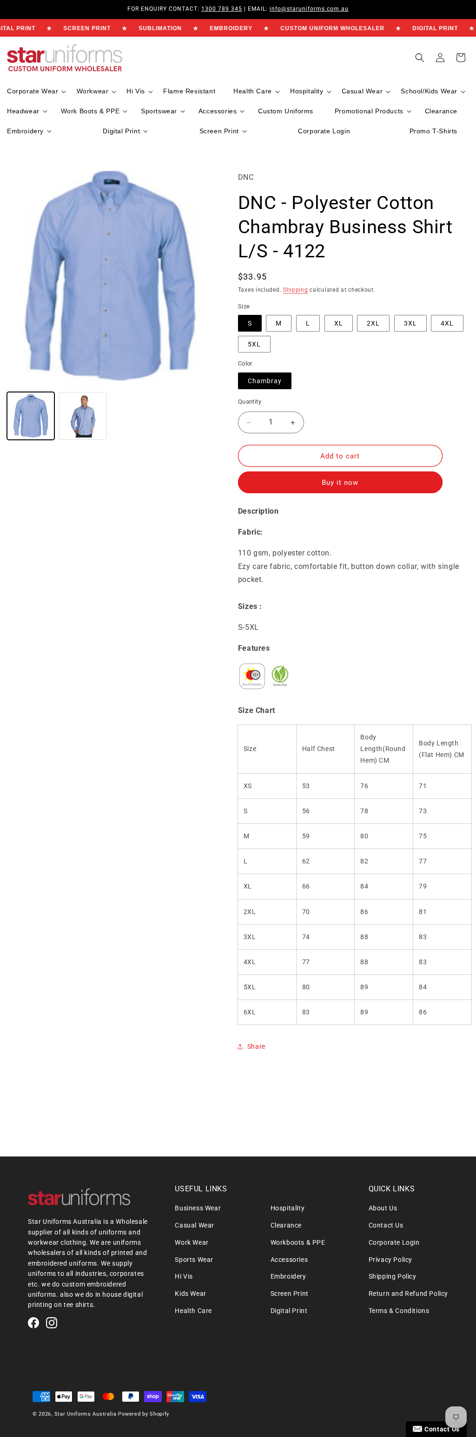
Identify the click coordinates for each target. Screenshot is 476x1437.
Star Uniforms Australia (85, 1414)
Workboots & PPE (298, 1242)
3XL (410, 323)
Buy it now (340, 482)
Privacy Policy (390, 1259)
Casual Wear (194, 1225)
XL (338, 323)
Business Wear (198, 1208)
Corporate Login (394, 1242)
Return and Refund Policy (408, 1293)
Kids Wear (190, 1293)
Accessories (289, 1259)
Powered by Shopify (143, 1414)
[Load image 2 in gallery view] (82, 415)
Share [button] (256, 1046)
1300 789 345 (221, 9)
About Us (383, 1208)
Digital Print (289, 1310)
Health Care (193, 1310)
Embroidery (288, 1276)
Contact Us (386, 1225)
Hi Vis (184, 1276)
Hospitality (288, 1208)
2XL (373, 323)
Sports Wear (194, 1259)
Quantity (249, 401)
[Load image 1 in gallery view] (30, 415)
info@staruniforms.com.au (309, 9)
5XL (254, 344)
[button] (35, 91)
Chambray (265, 381)
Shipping (295, 290)
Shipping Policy (392, 1276)
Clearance (286, 1225)
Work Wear (191, 1242)
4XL (447, 323)
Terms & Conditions (399, 1310)
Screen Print (290, 1293)
